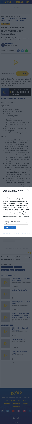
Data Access (16, 233)
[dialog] (16, 212)
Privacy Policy (26, 233)
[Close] (28, 190)
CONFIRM (9, 227)
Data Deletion (6, 233)
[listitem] (16, 222)
